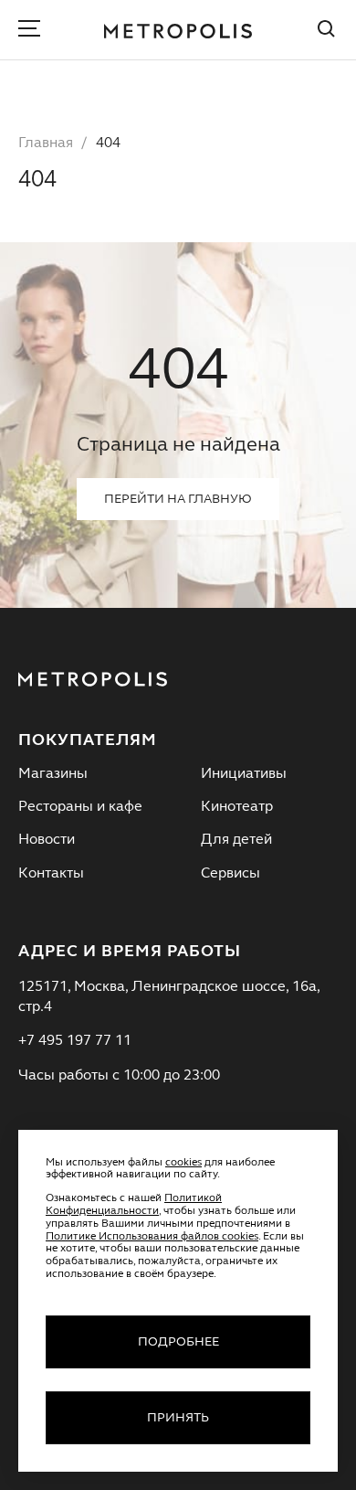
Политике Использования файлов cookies (152, 1236)
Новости (46, 840)
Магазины (53, 774)
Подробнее (178, 1342)
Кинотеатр (237, 807)
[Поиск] (327, 31)
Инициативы (244, 774)
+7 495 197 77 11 (74, 1041)
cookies (183, 1162)
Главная (45, 143)
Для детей (236, 840)
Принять (178, 1417)
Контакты (51, 874)
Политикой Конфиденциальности (134, 1205)
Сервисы (230, 874)
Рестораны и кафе (80, 807)
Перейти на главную (178, 499)
